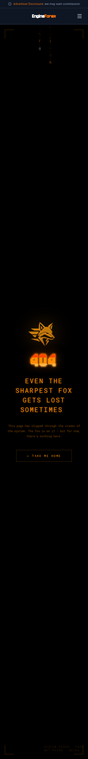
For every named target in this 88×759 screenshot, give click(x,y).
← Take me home (44, 456)
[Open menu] (79, 16)
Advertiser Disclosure (28, 4)
